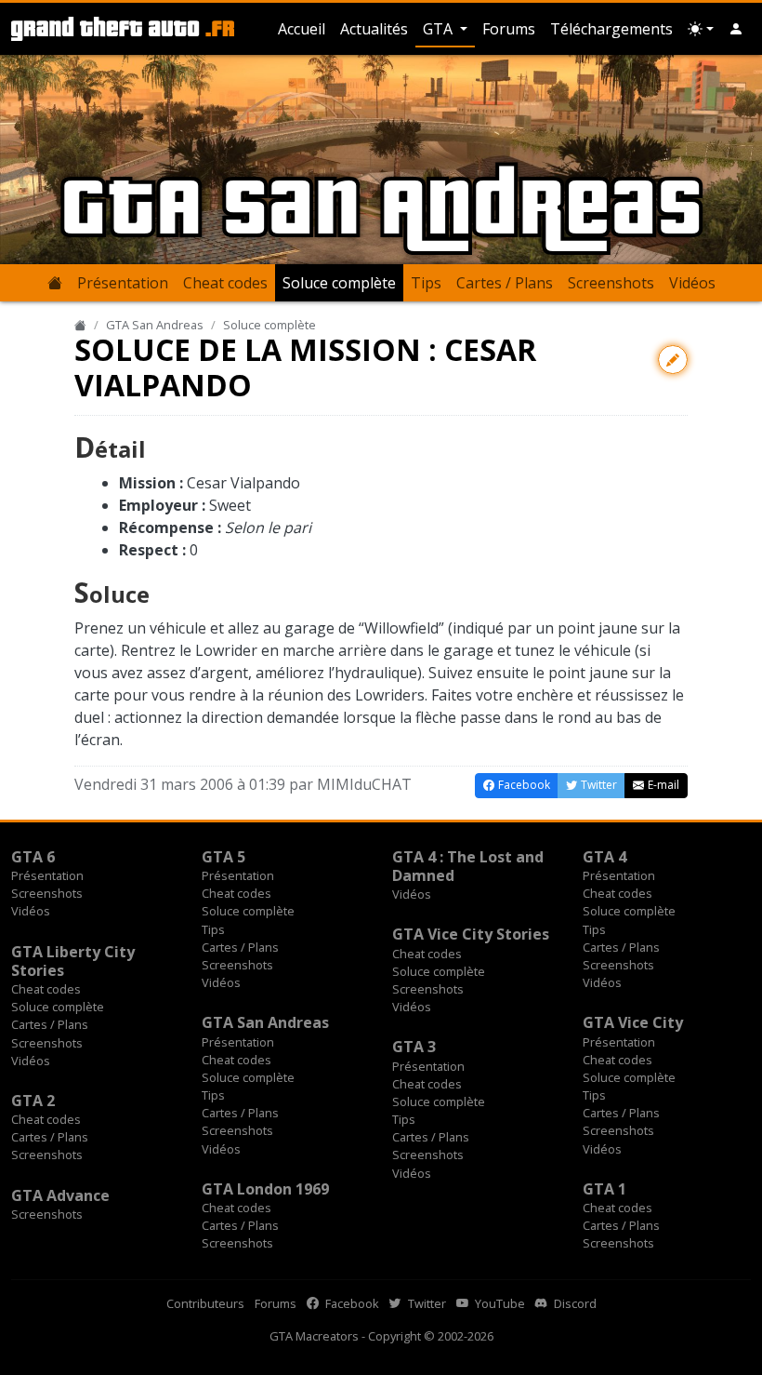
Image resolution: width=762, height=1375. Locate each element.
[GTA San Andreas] (55, 282)
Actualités (374, 29)
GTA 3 (414, 1046)
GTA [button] (439, 29)
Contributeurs (205, 1303)
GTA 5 (223, 857)
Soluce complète (339, 283)
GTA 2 (33, 1100)
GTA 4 (604, 857)
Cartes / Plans (504, 283)
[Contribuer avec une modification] (673, 359)
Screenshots (611, 283)
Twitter (425, 1303)
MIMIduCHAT (364, 784)
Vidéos (692, 283)
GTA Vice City (633, 1022)
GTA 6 (33, 857)
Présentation (122, 283)
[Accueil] (80, 324)
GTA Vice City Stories (470, 934)
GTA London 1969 (265, 1189)
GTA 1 (604, 1189)
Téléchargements (611, 29)
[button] (736, 28)
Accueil (301, 29)
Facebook (350, 1303)
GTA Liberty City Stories (73, 961)
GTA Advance (60, 1195)
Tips (426, 283)
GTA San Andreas (155, 324)
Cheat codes (225, 283)
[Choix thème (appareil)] (700, 28)
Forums (508, 29)
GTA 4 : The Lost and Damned (468, 866)
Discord (574, 1303)
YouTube (498, 1303)
